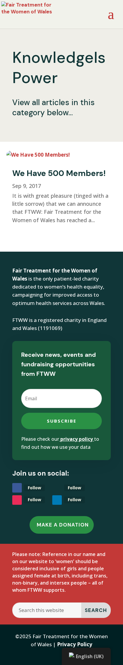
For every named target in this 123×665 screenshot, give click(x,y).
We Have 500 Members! (59, 173)
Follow (34, 487)
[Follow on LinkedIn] (57, 500)
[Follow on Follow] (17, 488)
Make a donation (63, 524)
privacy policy (76, 439)
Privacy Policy (74, 644)
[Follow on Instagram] (17, 500)
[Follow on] (57, 488)
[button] (111, 18)
